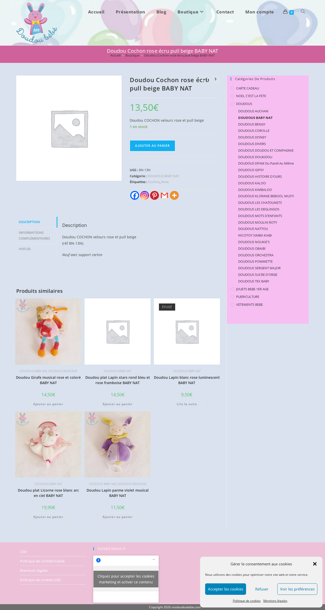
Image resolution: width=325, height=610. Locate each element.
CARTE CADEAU (247, 88)
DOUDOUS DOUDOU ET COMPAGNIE (266, 150)
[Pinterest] (154, 195)
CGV (23, 551)
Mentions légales (275, 601)
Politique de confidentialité (42, 561)
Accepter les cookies (225, 588)
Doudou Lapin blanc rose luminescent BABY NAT (187, 380)
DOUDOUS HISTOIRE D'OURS (260, 176)
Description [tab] (29, 222)
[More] (174, 195)
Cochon (154, 182)
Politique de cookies (247, 601)
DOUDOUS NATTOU (253, 228)
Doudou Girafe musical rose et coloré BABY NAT (48, 380)
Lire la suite (187, 404)
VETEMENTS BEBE (249, 304)
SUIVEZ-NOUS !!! (111, 548)
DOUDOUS (244, 103)
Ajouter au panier (152, 145)
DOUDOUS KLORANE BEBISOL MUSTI (266, 196)
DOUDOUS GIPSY (251, 170)
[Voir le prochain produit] (215, 79)
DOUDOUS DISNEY (252, 137)
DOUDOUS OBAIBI (252, 248)
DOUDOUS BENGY (251, 124)
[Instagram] (144, 195)
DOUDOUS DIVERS (252, 143)
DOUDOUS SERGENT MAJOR (259, 268)
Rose (165, 182)
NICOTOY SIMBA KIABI (255, 235)
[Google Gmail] (164, 195)
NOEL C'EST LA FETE (251, 96)
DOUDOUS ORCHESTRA (255, 255)
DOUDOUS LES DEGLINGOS (258, 209)
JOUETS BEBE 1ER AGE (252, 289)
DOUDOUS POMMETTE (255, 261)
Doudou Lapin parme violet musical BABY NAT (118, 493)
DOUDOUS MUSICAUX (62, 371)
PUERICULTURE (247, 296)
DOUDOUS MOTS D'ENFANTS (260, 215)
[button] (314, 563)
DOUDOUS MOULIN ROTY (257, 222)
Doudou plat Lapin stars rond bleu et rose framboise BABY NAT (117, 380)
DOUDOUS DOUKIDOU (255, 157)
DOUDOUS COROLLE (253, 130)
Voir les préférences (297, 588)
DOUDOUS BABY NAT (163, 176)
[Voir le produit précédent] (206, 79)
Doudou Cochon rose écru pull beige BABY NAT (179, 55)
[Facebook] (134, 195)
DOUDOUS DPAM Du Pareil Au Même (266, 163)
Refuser (261, 588)
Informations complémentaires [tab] (34, 235)
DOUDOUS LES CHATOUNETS (260, 202)
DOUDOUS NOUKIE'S (254, 242)
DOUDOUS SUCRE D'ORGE (257, 274)
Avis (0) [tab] (24, 249)
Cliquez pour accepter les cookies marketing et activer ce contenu (126, 579)
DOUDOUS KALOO (252, 183)
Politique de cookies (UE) (40, 580)
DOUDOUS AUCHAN (253, 111)
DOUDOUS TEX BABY (253, 281)
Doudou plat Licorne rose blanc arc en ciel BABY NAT (48, 493)
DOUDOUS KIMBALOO (255, 189)
